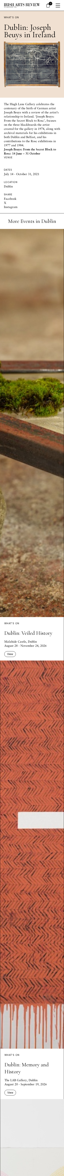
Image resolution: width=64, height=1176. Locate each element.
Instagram (10, 207)
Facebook (10, 199)
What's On (11, 17)
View (10, 654)
